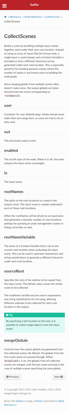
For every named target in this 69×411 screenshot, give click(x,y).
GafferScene (52, 17)
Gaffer (34, 4)
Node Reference (33, 17)
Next (57, 377)
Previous (14, 377)
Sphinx (20, 401)
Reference (15, 17)
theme (38, 401)
